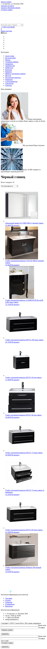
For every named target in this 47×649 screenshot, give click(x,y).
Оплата (8, 600)
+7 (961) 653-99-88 (8, 27)
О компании (9, 604)
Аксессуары (9, 56)
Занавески (9, 64)
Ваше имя (42, 625)
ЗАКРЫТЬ (5, 634)
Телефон (42, 628)
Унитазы (8, 85)
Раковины (9, 79)
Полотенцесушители (13, 78)
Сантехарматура (11, 81)
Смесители (9, 83)
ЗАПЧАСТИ (10, 66)
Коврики (8, 72)
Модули (8, 76)
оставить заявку (7, 10)
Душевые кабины (11, 62)
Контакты (9, 606)
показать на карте (7, 6)
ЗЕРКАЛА (9, 68)
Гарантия (8, 602)
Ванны (7, 60)
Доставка (8, 598)
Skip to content (6, 2)
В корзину (16, 225)
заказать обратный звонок (10, 8)
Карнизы (8, 70)
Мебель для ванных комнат (15, 74)
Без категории (10, 58)
